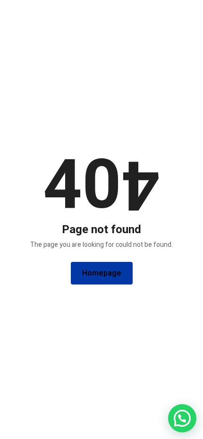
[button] (182, 418)
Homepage (101, 273)
